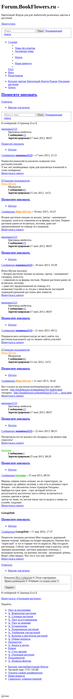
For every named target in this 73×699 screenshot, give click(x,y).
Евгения (6, 450)
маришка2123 (9, 128)
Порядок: (34, 580)
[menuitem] (25, 48)
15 (24, 135)
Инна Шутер (8, 183)
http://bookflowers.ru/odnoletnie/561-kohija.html (36, 389)
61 (24, 189)
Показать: (9, 577)
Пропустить (8, 23)
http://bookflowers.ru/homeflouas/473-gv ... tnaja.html (43, 392)
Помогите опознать (19, 94)
